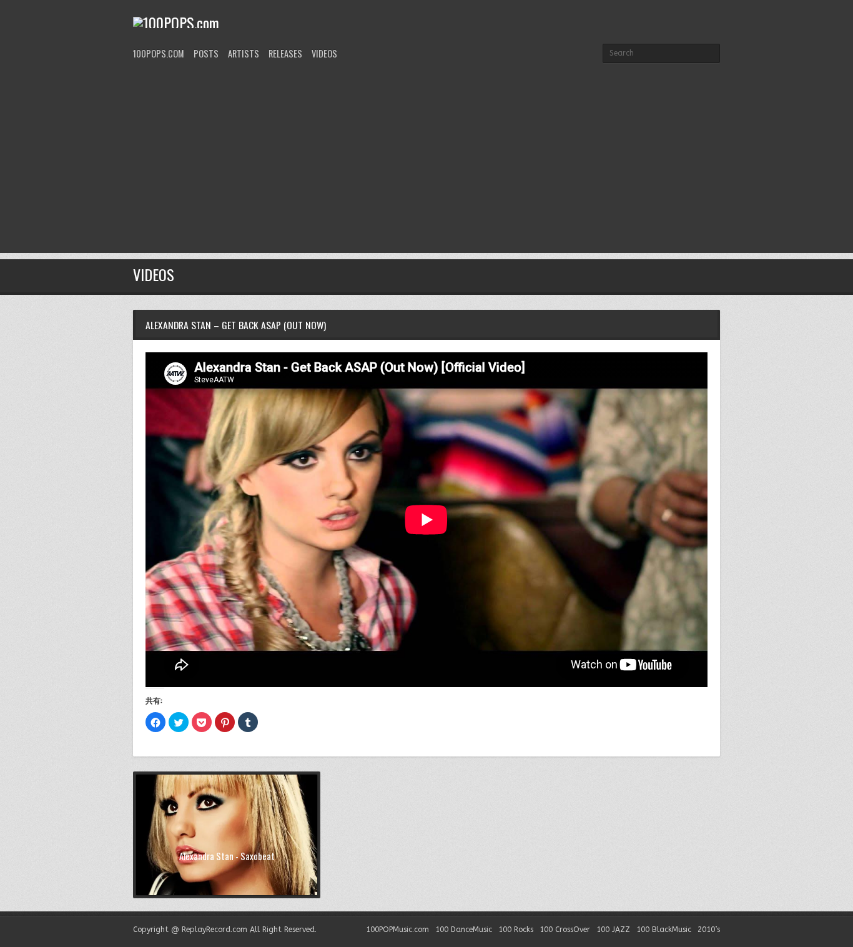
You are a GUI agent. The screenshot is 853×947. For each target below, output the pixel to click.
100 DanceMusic (463, 929)
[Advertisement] (426, 165)
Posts (206, 53)
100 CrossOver (565, 929)
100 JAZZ (613, 929)
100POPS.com (158, 53)
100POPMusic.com (397, 929)
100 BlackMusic (663, 929)
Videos (324, 53)
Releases (285, 53)
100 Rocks (515, 929)
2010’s (709, 929)
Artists (243, 53)
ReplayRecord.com (214, 929)
